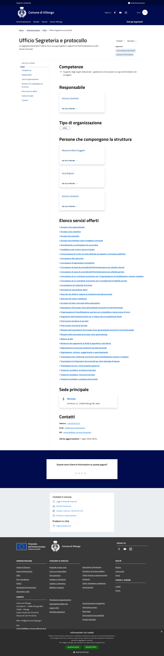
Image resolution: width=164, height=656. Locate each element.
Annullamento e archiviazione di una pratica (79, 245)
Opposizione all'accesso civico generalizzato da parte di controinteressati (92, 307)
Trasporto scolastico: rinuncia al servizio (78, 374)
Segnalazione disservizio (58, 603)
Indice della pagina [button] (28, 63)
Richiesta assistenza (57, 612)
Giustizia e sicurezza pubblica (93, 571)
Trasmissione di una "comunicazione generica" (80, 365)
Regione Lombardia (23, 3)
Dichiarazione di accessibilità (93, 615)
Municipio (71, 398)
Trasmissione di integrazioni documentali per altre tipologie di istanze (90, 361)
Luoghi (118, 586)
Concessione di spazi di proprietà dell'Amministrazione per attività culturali (92, 267)
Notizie (118, 567)
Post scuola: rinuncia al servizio (74, 325)
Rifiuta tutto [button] (91, 647)
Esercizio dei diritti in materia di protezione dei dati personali (86, 294)
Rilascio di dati (67, 338)
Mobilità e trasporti (56, 587)
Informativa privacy (89, 607)
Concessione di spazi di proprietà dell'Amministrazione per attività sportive (92, 271)
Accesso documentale (70, 236)
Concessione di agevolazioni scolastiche (77, 262)
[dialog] (82, 642)
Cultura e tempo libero (57, 571)
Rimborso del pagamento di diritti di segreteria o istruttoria (86, 343)
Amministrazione (33, 30)
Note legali (86, 611)
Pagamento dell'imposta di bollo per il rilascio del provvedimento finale (91, 316)
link (103, 642)
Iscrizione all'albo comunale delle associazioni (80, 303)
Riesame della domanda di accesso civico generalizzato (84, 334)
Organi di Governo (23, 567)
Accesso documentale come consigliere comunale (82, 240)
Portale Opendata (89, 619)
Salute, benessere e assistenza (94, 583)
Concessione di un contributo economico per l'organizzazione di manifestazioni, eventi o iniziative (102, 276)
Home (21, 30)
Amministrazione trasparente (93, 603)
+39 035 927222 (73, 423)
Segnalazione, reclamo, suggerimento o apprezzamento (84, 352)
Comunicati (119, 571)
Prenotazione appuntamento (60, 599)
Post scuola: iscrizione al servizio (74, 321)
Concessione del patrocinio (72, 258)
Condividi (119, 41)
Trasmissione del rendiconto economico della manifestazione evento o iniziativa (95, 356)
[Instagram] (125, 12)
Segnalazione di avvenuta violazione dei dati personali (84, 347)
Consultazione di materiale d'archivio (76, 285)
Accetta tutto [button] (73, 647)
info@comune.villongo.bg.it (75, 428)
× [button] (161, 632)
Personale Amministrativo (26, 587)
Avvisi (117, 575)
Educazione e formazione (91, 567)
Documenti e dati (22, 591)
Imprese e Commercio (57, 579)
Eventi (117, 590)
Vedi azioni (131, 41)
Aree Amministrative (24, 571)
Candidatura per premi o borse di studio (78, 249)
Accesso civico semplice (71, 231)
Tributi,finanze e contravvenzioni (94, 575)
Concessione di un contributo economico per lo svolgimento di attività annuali (94, 280)
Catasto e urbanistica (57, 583)
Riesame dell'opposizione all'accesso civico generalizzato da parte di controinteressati (97, 329)
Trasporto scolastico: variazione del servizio (79, 379)
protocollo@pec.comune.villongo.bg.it (77, 432)
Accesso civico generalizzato (73, 227)
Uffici (45, 30)
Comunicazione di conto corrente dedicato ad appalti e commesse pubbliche (93, 253)
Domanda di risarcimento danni (74, 289)
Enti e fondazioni (22, 579)
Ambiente (86, 579)
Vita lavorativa (54, 575)
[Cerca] (145, 12)
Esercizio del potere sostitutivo (74, 298)
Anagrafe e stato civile (57, 567)
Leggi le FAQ (54, 607)
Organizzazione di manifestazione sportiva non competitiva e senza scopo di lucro (95, 312)
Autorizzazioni (87, 587)
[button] (82, 652)
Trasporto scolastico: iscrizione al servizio (78, 370)
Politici (19, 583)
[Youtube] (119, 12)
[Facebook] (114, 12)
